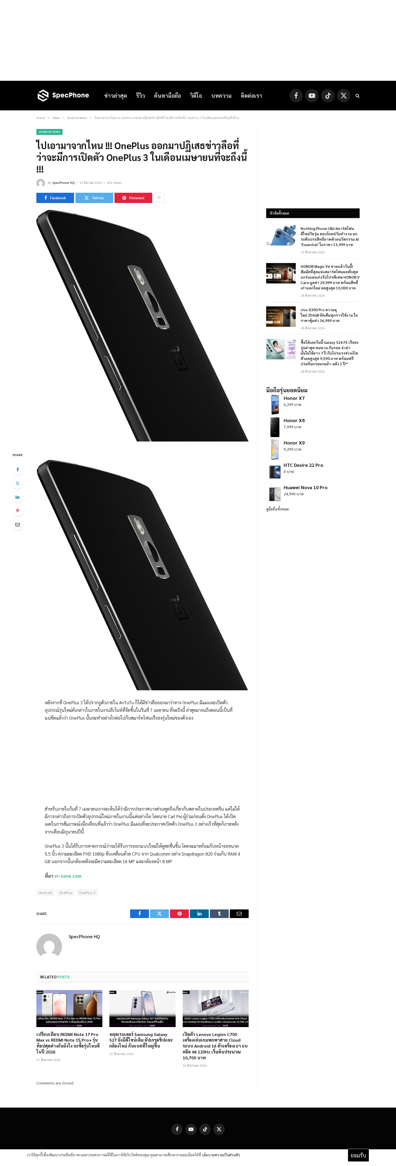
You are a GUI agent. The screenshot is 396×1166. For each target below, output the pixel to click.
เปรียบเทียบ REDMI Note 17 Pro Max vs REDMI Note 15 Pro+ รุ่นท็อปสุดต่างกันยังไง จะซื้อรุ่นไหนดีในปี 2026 (68, 1043)
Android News (49, 132)
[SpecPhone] (63, 95)
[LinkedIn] (17, 497)
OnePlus (65, 892)
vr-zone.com (67, 876)
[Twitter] (17, 483)
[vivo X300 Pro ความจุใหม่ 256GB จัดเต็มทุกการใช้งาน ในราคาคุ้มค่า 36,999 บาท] (281, 316)
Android (45, 892)
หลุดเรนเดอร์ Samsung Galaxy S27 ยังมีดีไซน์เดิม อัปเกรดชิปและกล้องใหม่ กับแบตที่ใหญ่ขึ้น (141, 1040)
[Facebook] (17, 469)
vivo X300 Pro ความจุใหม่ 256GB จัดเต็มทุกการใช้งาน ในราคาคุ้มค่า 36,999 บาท (329, 315)
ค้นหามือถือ (167, 95)
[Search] (357, 96)
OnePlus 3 (87, 892)
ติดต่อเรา (251, 95)
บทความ (221, 95)
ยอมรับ (358, 1155)
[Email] (17, 524)
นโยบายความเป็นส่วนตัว (221, 1154)
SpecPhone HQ (63, 182)
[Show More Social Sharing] (159, 198)
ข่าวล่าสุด (115, 95)
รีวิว (140, 95)
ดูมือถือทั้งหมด (277, 508)
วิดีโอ (196, 95)
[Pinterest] (17, 510)
